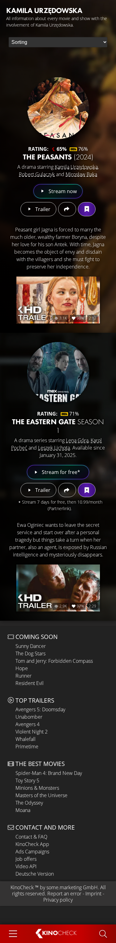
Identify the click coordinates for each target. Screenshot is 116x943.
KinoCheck (22, 887)
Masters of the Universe (41, 795)
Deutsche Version (34, 874)
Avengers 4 (27, 724)
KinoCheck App (32, 844)
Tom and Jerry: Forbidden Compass (54, 661)
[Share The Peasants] (67, 209)
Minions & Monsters (37, 788)
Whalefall (25, 739)
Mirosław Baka (81, 174)
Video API (26, 866)
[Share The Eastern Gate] (67, 490)
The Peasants (58, 157)
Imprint (93, 893)
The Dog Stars (30, 653)
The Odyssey (29, 803)
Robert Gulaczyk (37, 174)
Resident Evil (29, 683)
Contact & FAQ (31, 837)
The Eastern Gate (58, 426)
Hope (21, 668)
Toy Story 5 (27, 780)
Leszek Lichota (54, 447)
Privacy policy (58, 899)
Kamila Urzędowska (76, 166)
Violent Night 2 (31, 732)
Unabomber (28, 717)
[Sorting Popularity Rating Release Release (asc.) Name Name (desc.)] (58, 42)
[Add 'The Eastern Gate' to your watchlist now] (87, 490)
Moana (22, 810)
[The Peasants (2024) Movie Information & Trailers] (58, 108)
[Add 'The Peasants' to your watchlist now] (87, 209)
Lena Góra (77, 440)
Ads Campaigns (32, 851)
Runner (23, 676)
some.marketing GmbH (72, 887)
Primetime (26, 746)
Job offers (26, 859)
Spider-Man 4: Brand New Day (48, 773)
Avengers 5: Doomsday (40, 709)
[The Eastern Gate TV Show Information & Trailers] (58, 373)
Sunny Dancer (30, 646)
